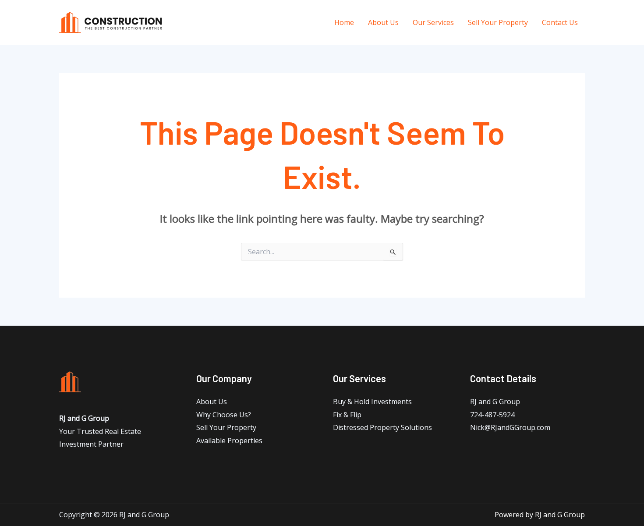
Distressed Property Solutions (382, 427)
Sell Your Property (498, 22)
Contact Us (560, 22)
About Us (383, 22)
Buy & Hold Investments (372, 401)
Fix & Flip (347, 414)
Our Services (433, 22)
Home (344, 22)
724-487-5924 (492, 414)
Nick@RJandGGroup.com (510, 427)
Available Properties (229, 440)
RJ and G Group (495, 401)
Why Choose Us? (223, 414)
